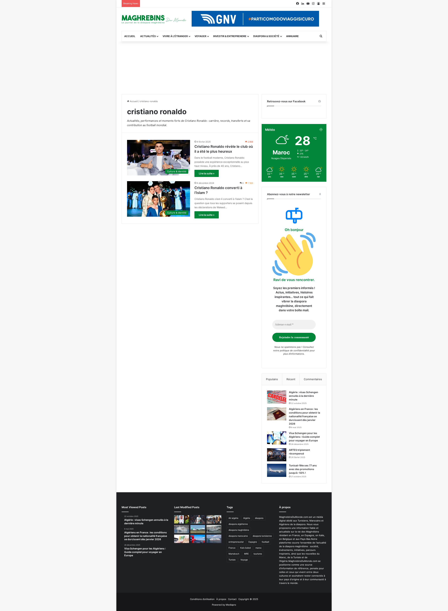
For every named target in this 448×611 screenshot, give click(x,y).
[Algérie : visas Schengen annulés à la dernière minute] (276, 397)
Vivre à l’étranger (175, 36)
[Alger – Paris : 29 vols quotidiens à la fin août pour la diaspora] (197, 539)
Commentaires (313, 379)
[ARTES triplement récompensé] (276, 454)
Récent (290, 379)
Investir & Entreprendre (229, 36)
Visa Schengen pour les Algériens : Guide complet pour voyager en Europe (304, 437)
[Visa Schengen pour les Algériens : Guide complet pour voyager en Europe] (276, 438)
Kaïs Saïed (245, 547)
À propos (221, 599)
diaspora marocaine (238, 536)
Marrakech (234, 553)
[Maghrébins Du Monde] (154, 19)
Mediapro (231, 604)
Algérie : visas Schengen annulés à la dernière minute (303, 396)
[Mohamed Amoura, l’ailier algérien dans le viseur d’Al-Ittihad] (181, 519)
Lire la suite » (206, 173)
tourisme (258, 553)
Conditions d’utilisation (202, 599)
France (232, 547)
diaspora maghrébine (239, 530)
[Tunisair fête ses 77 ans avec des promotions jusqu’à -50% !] (276, 470)
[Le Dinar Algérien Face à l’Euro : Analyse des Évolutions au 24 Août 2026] (181, 539)
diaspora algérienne (238, 524)
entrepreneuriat (236, 542)
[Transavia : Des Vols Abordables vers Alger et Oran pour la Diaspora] (197, 529)
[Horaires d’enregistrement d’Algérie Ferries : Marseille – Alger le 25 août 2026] (213, 529)
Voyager (200, 36)
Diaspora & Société (266, 36)
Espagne (252, 542)
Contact (232, 599)
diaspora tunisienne (262, 536)
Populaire (272, 379)
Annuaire (292, 36)
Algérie (246, 518)
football (265, 542)
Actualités (148, 36)
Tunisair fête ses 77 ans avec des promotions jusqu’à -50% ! (303, 469)
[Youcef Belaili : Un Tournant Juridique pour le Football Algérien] (197, 519)
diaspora (259, 518)
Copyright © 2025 (248, 599)
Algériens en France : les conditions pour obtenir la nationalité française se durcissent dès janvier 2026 (304, 416)
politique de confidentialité (294, 350)
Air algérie (233, 518)
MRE (246, 553)
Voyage (244, 559)
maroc (258, 547)
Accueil (129, 36)
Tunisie (232, 559)
